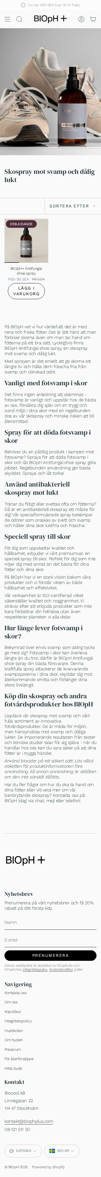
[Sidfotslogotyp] (25, 861)
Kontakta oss (15, 992)
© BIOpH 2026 (15, 1167)
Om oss (11, 1002)
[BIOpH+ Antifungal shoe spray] (26, 241)
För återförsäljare (19, 1058)
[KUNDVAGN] (93, 19)
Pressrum (12, 1049)
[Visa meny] (7, 19)
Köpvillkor (12, 1011)
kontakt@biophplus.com (28, 1121)
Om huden (13, 1040)
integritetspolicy (35, 969)
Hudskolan (13, 1030)
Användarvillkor (61, 969)
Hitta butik (13, 1068)
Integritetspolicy (18, 1021)
